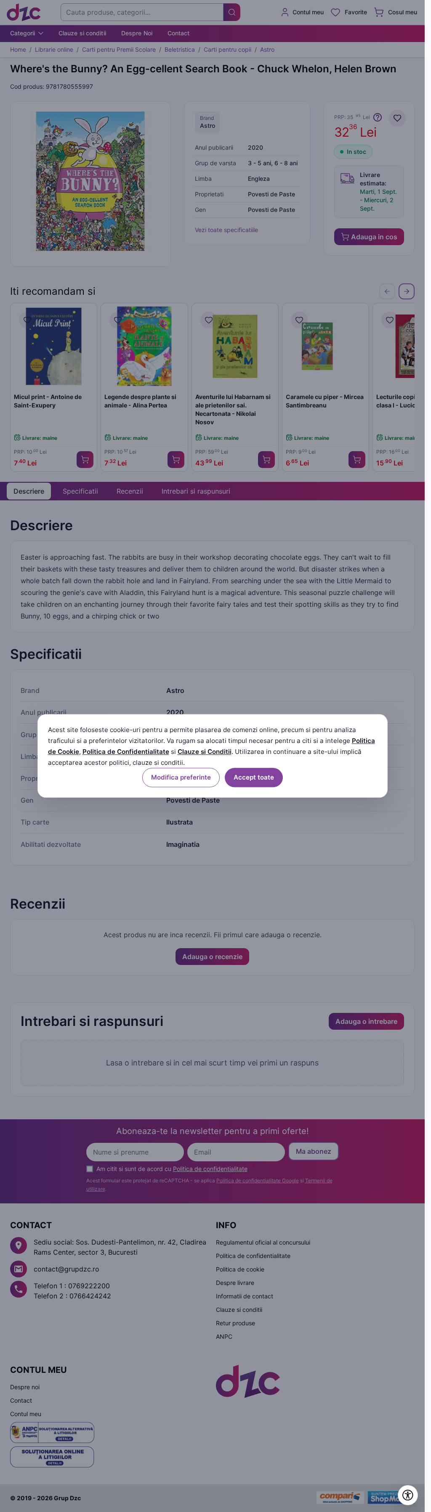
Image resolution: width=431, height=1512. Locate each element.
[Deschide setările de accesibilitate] (408, 1495)
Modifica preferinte (181, 778)
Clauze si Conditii (204, 752)
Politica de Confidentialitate (125, 752)
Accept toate (254, 778)
